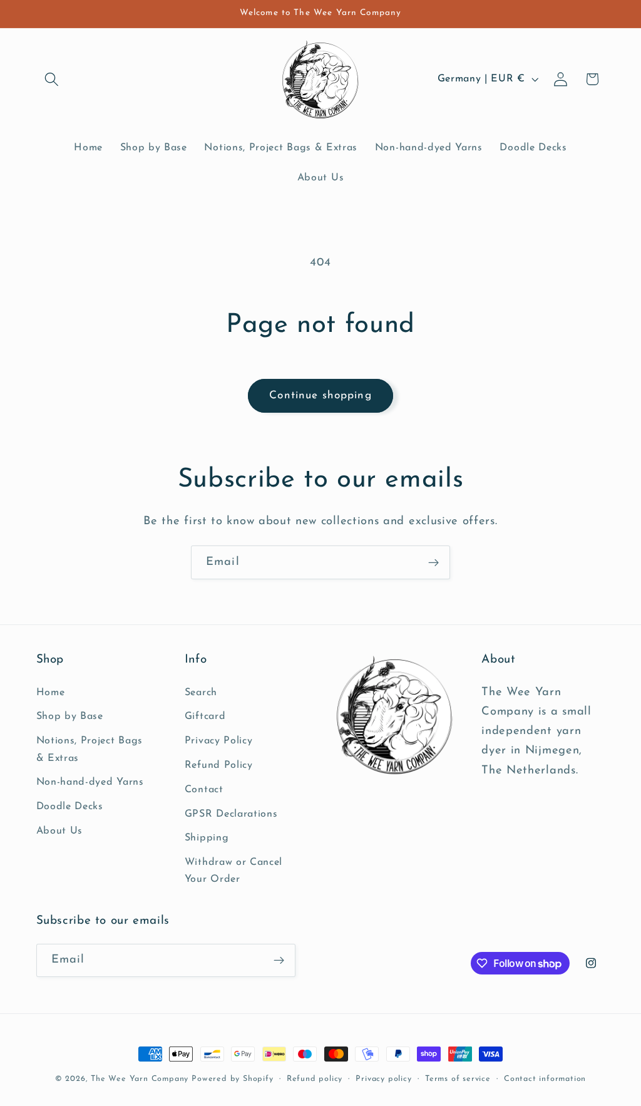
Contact (204, 790)
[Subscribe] (433, 562)
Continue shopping (320, 395)
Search (201, 693)
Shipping (207, 838)
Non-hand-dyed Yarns (90, 782)
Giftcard (205, 716)
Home (50, 693)
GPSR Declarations (231, 814)
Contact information (545, 1079)
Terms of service (458, 1079)
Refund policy (314, 1079)
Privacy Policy (219, 741)
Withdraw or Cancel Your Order (233, 870)
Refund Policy (219, 765)
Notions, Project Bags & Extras (89, 749)
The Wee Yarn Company (139, 1079)
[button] (52, 79)
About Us (59, 831)
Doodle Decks (69, 807)
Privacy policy (383, 1079)
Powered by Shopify (233, 1079)
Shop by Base (69, 716)
